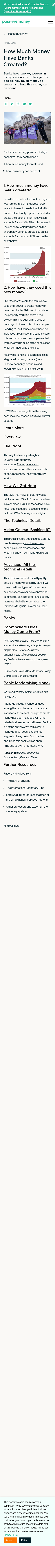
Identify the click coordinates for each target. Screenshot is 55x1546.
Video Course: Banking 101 (27, 529)
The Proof (12, 446)
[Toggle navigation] (50, 21)
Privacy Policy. (11, 1534)
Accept (10, 1540)
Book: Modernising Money (27, 683)
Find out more (12, 825)
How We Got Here (20, 485)
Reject (25, 1540)
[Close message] (53, 4)
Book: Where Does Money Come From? (22, 629)
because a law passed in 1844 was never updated (27, 415)
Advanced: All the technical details (20, 566)
